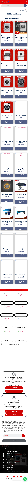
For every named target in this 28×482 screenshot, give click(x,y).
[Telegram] (20, 476)
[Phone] (10, 476)
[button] (26, 1)
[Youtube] (14, 476)
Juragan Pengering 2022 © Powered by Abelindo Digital (14, 478)
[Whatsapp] (7, 476)
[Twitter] (17, 476)
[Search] (25, 5)
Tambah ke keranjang (7, 44)
